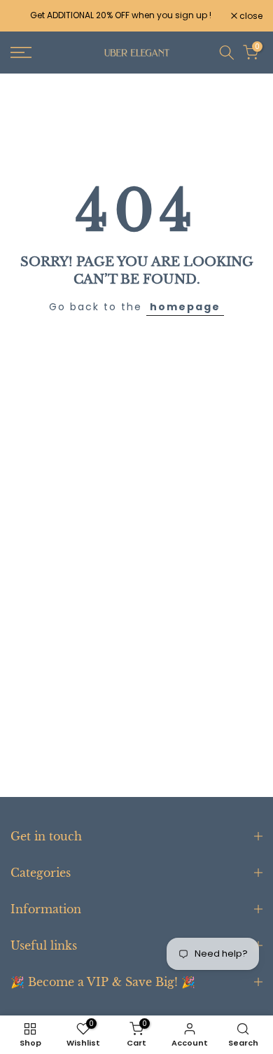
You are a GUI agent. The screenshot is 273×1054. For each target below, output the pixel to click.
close (249, 16)
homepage (185, 307)
